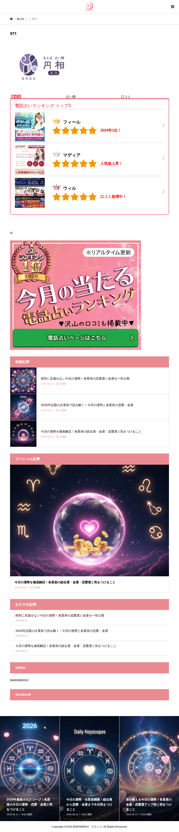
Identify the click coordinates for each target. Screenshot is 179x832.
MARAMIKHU (19, 680)
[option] (30, 768)
